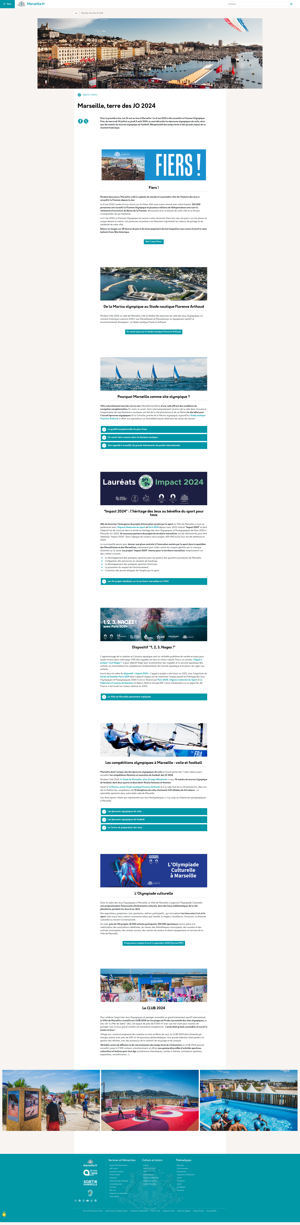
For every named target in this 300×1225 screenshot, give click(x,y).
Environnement (182, 1168)
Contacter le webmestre (139, 1211)
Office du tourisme (150, 1181)
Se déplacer (181, 1187)
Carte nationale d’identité (119, 1181)
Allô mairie (114, 1168)
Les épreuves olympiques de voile (124, 811)
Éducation (180, 1165)
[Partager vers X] (86, 121)
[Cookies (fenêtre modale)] (4, 1214)
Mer (144, 1171)
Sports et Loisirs (149, 1168)
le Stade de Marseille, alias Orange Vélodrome (143, 780)
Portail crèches (115, 1175)
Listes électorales (116, 1184)
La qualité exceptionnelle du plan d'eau (127, 429)
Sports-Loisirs (90, 95)
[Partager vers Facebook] (80, 121)
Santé (179, 1184)
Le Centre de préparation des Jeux (125, 828)
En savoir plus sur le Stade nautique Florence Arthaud (154, 332)
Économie (180, 1190)
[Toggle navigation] (4, 4)
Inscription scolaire (116, 1171)
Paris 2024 (163, 680)
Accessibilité (211, 1211)
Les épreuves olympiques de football (126, 820)
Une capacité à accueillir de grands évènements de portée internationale (144, 446)
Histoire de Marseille (150, 1178)
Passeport (113, 1178)
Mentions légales (184, 1211)
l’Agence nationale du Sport (183, 680)
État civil (113, 1190)
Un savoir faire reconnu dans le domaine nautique (133, 437)
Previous (2, 1102)
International (181, 1171)
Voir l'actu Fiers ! (153, 242)
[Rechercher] (293, 3)
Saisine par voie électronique (117, 1211)
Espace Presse (198, 1211)
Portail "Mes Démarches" (119, 1165)
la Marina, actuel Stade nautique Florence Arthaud (134, 787)
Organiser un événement (119, 1193)
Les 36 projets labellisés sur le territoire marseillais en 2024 (138, 581)
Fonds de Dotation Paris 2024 (114, 677)
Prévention (181, 1181)
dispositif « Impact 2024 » (137, 674)
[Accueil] (76, 13)
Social (179, 1178)
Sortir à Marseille (149, 1184)
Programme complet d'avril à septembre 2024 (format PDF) (154, 943)
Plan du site (155, 1211)
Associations (114, 1196)
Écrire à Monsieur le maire (93, 1211)
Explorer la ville (169, 1211)
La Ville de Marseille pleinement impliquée (129, 697)
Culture (146, 1165)
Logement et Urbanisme (186, 1175)
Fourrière (113, 1187)
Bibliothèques (148, 1175)
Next (297, 1102)
